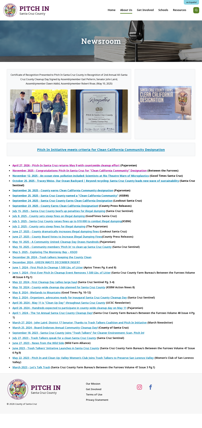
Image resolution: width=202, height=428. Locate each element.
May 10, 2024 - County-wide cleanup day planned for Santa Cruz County (58, 287)
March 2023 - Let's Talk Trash (31, 367)
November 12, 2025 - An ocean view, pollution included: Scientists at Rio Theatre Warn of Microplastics (80, 175)
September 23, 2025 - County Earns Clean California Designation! (55, 206)
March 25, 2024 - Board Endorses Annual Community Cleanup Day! (55, 327)
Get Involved (93, 389)
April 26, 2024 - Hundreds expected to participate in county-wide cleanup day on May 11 (69, 308)
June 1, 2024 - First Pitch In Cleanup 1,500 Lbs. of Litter (47, 267)
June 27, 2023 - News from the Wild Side (38, 343)
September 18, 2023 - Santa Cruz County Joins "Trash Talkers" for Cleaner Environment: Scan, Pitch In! (78, 333)
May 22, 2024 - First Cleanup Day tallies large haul (44, 282)
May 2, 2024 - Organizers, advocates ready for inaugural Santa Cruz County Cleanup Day (69, 297)
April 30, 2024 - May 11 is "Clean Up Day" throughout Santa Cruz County (58, 302)
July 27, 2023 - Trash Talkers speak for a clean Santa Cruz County (54, 338)
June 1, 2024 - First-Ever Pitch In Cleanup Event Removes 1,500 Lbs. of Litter (61, 272)
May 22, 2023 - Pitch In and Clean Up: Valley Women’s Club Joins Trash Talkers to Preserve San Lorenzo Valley (83, 358)
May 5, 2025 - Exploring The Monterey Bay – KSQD (44, 252)
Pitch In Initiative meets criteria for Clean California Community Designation (101, 149)
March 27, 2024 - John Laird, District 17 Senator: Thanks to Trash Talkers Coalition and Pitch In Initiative (79, 322)
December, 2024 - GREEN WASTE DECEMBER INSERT (46, 262)
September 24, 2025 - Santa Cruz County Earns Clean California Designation (62, 200)
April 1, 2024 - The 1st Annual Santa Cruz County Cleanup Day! (52, 313)
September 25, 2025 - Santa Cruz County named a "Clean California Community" (65, 195)
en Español (191, 2)
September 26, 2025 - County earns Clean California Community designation (62, 190)
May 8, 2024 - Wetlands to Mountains (36, 292)
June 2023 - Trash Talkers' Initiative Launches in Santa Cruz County (55, 348)
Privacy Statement (97, 399)
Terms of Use (94, 394)
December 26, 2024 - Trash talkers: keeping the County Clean (51, 257)
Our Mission (93, 383)
